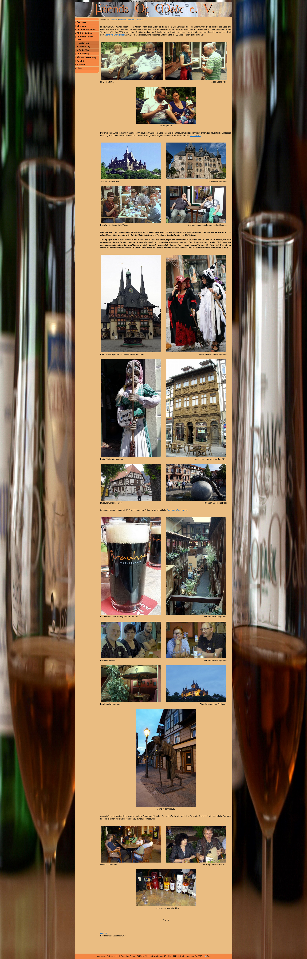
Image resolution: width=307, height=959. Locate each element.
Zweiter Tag (84, 46)
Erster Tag (84, 43)
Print (209, 956)
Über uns (81, 26)
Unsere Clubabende (86, 29)
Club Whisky (83, 53)
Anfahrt (80, 61)
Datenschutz (112, 956)
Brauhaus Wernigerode (177, 510)
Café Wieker (195, 136)
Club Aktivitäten (84, 33)
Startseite (81, 22)
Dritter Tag (84, 50)
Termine (81, 64)
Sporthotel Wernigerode (115, 35)
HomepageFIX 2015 (193, 956)
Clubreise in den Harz (85, 38)
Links (79, 68)
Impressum (100, 956)
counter (103, 933)
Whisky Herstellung (86, 57)
